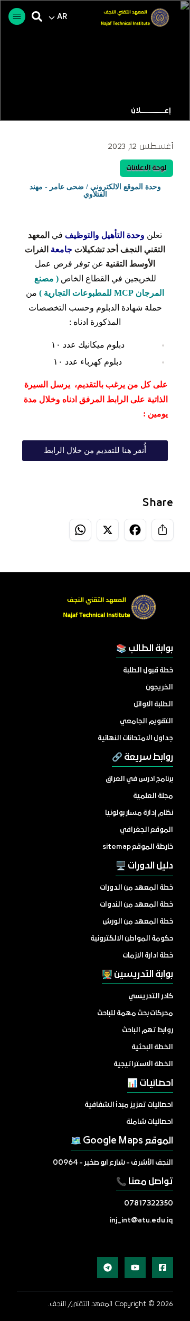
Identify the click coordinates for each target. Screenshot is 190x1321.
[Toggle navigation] (16, 16)
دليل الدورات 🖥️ (144, 866)
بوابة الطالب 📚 (144, 649)
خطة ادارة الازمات (147, 955)
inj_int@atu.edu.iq (141, 1220)
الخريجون (159, 687)
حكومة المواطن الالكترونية (131, 938)
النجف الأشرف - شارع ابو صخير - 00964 (113, 1162)
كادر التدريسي (150, 996)
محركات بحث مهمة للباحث (135, 1013)
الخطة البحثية (152, 1047)
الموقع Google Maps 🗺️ (122, 1141)
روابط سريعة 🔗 (142, 757)
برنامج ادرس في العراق (139, 779)
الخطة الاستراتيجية (143, 1064)
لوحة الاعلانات (146, 168)
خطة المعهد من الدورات (136, 887)
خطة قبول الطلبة (148, 670)
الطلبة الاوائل (153, 704)
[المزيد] (162, 1267)
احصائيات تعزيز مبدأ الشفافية (128, 1105)
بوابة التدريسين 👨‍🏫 (137, 975)
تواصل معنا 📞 (144, 1182)
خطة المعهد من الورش (137, 921)
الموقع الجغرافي (146, 830)
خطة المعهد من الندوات (136, 904)
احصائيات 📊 (150, 1083)
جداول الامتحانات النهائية (135, 738)
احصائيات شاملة (149, 1122)
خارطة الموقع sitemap (137, 847)
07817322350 (148, 1203)
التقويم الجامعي (146, 721)
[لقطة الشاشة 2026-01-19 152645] (131, 18)
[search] (37, 16)
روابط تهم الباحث (147, 1030)
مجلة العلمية (153, 796)
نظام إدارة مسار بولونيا (139, 813)
